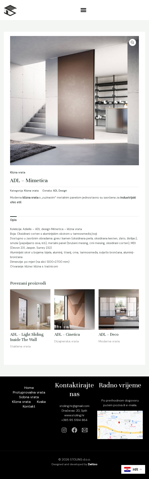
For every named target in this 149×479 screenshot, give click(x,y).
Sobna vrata (29, 397)
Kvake (41, 401)
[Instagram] (64, 430)
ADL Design (60, 190)
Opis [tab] (13, 220)
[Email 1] (84, 430)
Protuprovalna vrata (29, 392)
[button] (83, 10)
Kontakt (29, 406)
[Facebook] (74, 430)
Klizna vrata (17, 172)
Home (29, 387)
